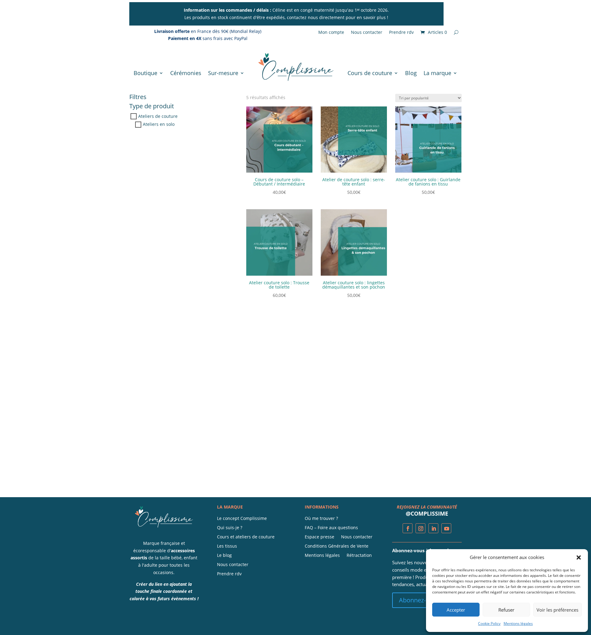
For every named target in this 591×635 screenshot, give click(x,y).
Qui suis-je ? (229, 527)
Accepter (456, 610)
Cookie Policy (489, 623)
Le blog (224, 555)
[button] (579, 557)
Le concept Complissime (242, 518)
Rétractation (359, 555)
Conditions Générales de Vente (336, 546)
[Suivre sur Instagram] (420, 528)
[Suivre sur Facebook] (407, 528)
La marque (437, 73)
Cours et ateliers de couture (246, 537)
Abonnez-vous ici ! (424, 600)
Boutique (145, 73)
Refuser (506, 610)
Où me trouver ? (321, 518)
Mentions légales (518, 623)
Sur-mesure (223, 73)
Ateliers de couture (158, 116)
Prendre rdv (401, 32)
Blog (411, 73)
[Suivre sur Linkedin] (433, 528)
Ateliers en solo (159, 124)
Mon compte (331, 32)
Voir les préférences (557, 610)
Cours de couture (370, 73)
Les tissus (227, 546)
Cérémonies (185, 73)
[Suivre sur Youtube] (446, 528)
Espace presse (319, 537)
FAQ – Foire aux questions (331, 527)
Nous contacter (366, 32)
